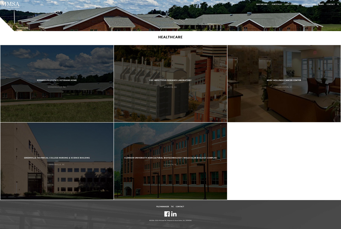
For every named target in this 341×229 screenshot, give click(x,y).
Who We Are (262, 4)
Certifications (309, 4)
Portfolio (277, 4)
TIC (172, 207)
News (321, 4)
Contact (331, 4)
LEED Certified (292, 4)
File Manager (162, 207)
